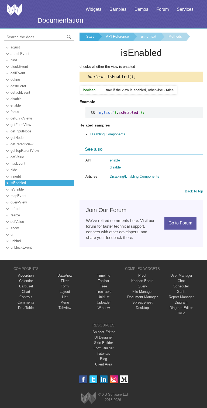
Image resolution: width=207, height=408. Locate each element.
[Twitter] (93, 379)
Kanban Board (142, 281)
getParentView (22, 144)
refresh (16, 209)
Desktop (142, 308)
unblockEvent (21, 247)
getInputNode (21, 131)
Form (65, 286)
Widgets (93, 9)
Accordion (26, 275)
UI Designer (103, 337)
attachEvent (20, 54)
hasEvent (18, 163)
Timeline (103, 275)
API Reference (117, 36)
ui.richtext (148, 36)
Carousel (26, 286)
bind (14, 60)
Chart (26, 292)
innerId (16, 176)
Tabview (64, 308)
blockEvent (19, 67)
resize (15, 215)
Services (185, 9)
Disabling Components (107, 134)
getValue (17, 157)
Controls (25, 297)
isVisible (17, 189)
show (15, 228)
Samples (117, 9)
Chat (181, 281)
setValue (17, 222)
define (15, 80)
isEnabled (18, 183)
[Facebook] (83, 379)
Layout (65, 292)
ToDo (181, 313)
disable (16, 99)
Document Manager (142, 297)
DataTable (26, 308)
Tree (103, 286)
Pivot (142, 275)
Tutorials (103, 353)
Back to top (194, 191)
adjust (15, 47)
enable (16, 105)
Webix (88, 398)
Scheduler (181, 286)
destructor (18, 86)
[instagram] (114, 379)
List (65, 297)
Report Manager (181, 297)
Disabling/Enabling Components (134, 176)
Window (104, 308)
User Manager (181, 275)
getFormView (21, 125)
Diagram (181, 302)
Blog (103, 359)
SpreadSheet (142, 302)
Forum (162, 9)
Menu (64, 302)
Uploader (104, 302)
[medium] (124, 379)
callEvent (18, 73)
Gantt (181, 292)
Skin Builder (103, 343)
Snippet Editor (103, 332)
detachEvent (20, 92)
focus (15, 112)
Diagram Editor (181, 308)
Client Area (103, 364)
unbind (16, 241)
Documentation (60, 20)
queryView (19, 202)
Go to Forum (180, 223)
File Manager (142, 292)
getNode (17, 138)
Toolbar (103, 281)
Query (142, 286)
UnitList (103, 297)
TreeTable (103, 292)
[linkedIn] (103, 379)
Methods (175, 36)
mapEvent (18, 196)
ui (12, 235)
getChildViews (22, 118)
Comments (26, 302)
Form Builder (103, 348)
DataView (64, 275)
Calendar (26, 281)
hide (14, 170)
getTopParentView (25, 151)
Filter (65, 281)
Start (90, 36)
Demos (141, 9)
